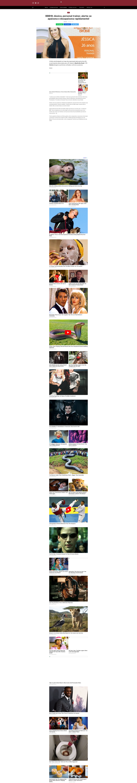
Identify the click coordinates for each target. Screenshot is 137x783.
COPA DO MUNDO (63, 7)
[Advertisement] (68, 130)
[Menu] (33, 7)
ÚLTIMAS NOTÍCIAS (54, 7)
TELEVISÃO (81, 7)
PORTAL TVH (89, 7)
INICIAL (46, 7)
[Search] (104, 7)
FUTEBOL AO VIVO (72, 7)
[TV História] (68, 3)
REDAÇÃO (65, 21)
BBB (68, 12)
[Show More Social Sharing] (80, 24)
